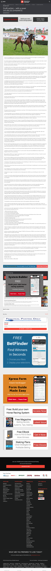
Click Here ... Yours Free (17, 294)
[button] (18, 281)
